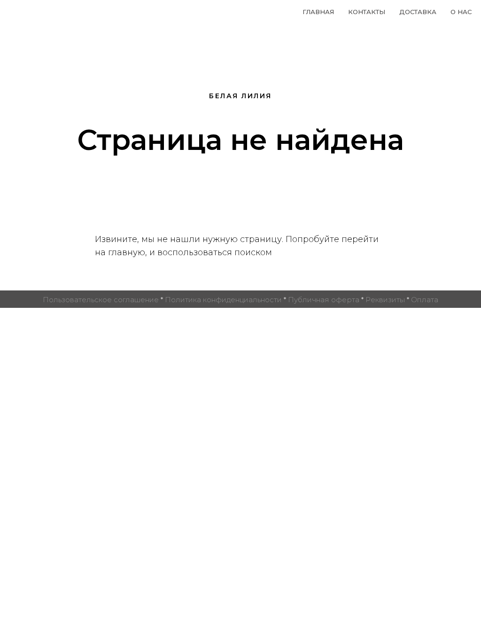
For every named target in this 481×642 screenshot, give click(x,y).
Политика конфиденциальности (223, 299)
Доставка (417, 12)
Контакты (366, 12)
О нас (461, 12)
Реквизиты (385, 299)
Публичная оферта (323, 299)
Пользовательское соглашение (101, 299)
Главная (318, 12)
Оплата (424, 299)
